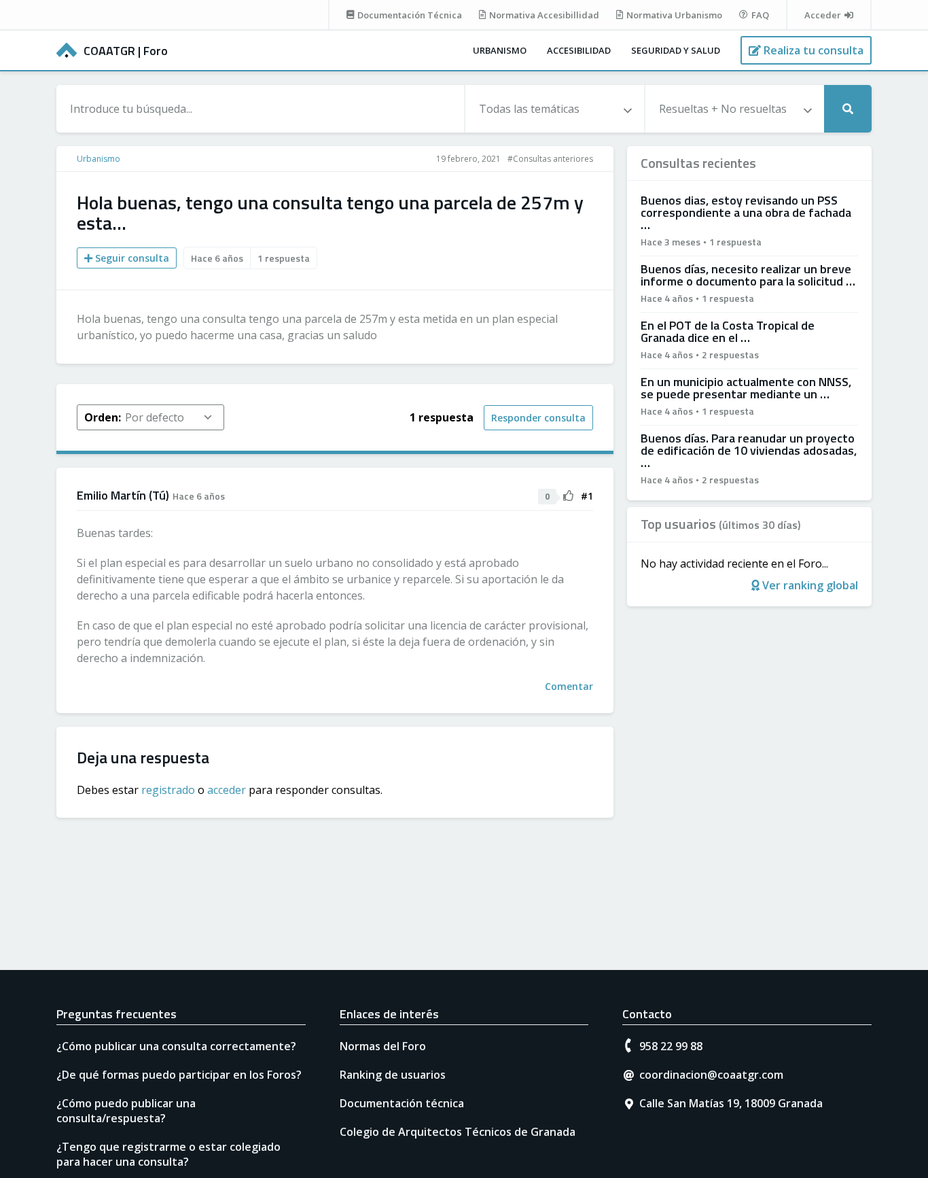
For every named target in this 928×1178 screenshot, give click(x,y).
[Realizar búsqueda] (848, 109)
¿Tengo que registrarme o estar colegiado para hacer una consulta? (168, 1154)
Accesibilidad (579, 50)
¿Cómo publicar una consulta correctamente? (176, 1046)
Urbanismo (500, 50)
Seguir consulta (130, 258)
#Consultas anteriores (550, 158)
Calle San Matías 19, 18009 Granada (731, 1103)
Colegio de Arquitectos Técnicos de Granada (457, 1131)
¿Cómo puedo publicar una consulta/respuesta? (126, 1111)
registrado (168, 789)
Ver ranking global (809, 585)
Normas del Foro (383, 1046)
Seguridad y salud (675, 50)
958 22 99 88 (670, 1046)
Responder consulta (538, 417)
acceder (226, 789)
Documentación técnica (402, 1103)
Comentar (569, 686)
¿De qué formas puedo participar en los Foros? (179, 1074)
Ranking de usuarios (393, 1074)
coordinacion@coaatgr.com (711, 1074)
